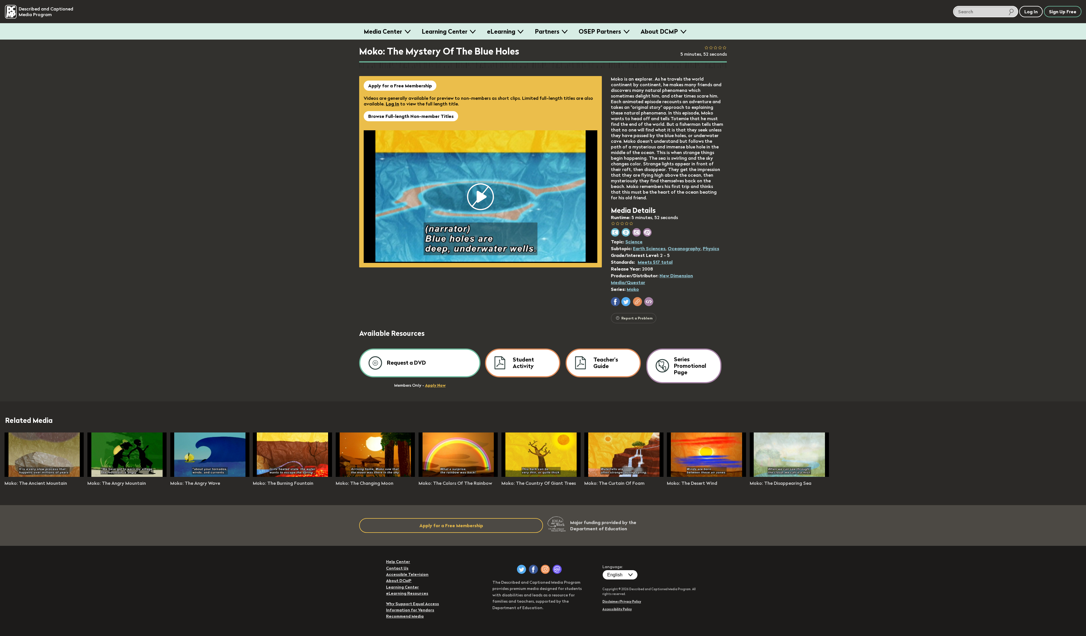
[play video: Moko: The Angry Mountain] (127, 475)
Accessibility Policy (617, 609)
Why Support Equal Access (412, 603)
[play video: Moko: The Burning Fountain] (292, 475)
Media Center (383, 31)
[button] (615, 301)
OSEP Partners (600, 31)
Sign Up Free (1062, 11)
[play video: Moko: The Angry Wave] (209, 475)
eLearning (501, 31)
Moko (633, 289)
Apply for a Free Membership (400, 85)
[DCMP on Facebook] (533, 569)
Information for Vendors (410, 610)
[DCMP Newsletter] (557, 569)
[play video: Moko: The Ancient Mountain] (44, 475)
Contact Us (397, 568)
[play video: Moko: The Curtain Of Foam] (623, 475)
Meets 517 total (655, 262)
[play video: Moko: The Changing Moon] (375, 475)
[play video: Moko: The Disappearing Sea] (789, 475)
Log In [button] (1031, 11)
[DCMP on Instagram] (545, 569)
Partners (547, 31)
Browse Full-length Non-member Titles (411, 116)
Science (634, 242)
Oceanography (684, 248)
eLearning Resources (407, 593)
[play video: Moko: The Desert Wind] (706, 475)
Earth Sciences (649, 248)
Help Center (398, 561)
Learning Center (444, 31)
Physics (711, 248)
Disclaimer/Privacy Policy (621, 601)
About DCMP (659, 31)
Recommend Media (405, 616)
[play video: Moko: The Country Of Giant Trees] (541, 475)
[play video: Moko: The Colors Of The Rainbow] (458, 475)
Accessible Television (407, 574)
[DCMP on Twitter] (521, 569)
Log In (392, 104)
